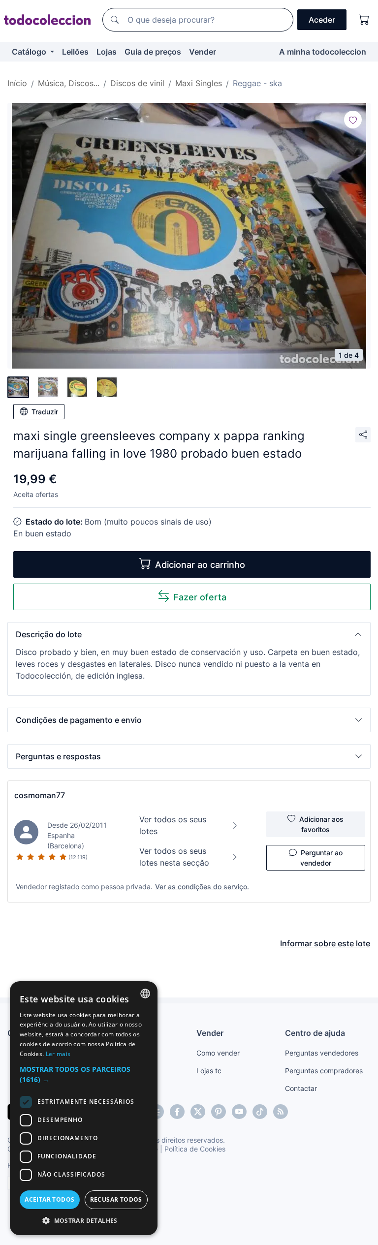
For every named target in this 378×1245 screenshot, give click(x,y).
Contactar (301, 1088)
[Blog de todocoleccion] (280, 1111)
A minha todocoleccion (322, 52)
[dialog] (84, 1108)
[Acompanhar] (353, 119)
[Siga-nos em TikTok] (259, 1111)
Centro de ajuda (315, 1033)
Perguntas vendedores (321, 1053)
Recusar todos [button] (116, 1199)
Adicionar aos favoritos (321, 824)
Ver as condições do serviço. (202, 886)
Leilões (75, 52)
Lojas (106, 52)
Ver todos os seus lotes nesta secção (174, 857)
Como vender (218, 1053)
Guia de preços (153, 52)
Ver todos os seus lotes (172, 825)
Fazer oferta (199, 597)
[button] (189, 634)
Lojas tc (208, 1070)
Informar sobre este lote (325, 943)
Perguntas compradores (324, 1070)
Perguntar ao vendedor (321, 857)
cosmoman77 (39, 795)
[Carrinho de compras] (364, 19)
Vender (202, 52)
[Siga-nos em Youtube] (239, 1111)
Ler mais (58, 1054)
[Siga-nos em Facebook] (177, 1111)
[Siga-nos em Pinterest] (218, 1111)
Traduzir (45, 411)
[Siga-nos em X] (197, 1111)
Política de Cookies (194, 1149)
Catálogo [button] (30, 52)
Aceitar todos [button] (49, 1199)
